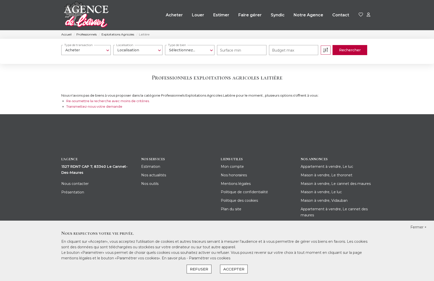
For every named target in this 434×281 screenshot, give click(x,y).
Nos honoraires (234, 175)
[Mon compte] (368, 15)
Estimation (150, 166)
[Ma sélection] (361, 15)
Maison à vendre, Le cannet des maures (336, 183)
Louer (198, 15)
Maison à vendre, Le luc (321, 192)
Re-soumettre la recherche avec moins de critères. (108, 101)
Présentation (72, 192)
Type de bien (177, 45)
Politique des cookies (239, 200)
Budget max (283, 50)
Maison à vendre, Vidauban (324, 200)
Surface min (230, 50)
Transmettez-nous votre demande (94, 106)
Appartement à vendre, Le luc (327, 166)
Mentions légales (236, 183)
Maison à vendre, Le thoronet (326, 175)
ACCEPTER (233, 269)
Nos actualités (153, 175)
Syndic (278, 15)
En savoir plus (174, 258)
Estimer (221, 15)
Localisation (124, 45)
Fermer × (418, 227)
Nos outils (149, 183)
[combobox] (86, 50)
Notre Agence (308, 15)
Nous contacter (75, 183)
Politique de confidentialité (244, 192)
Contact (340, 15)
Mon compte (232, 166)
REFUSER (199, 269)
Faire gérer (250, 15)
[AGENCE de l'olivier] (85, 15)
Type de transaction (78, 45)
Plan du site (231, 209)
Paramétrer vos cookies (209, 258)
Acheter (174, 15)
